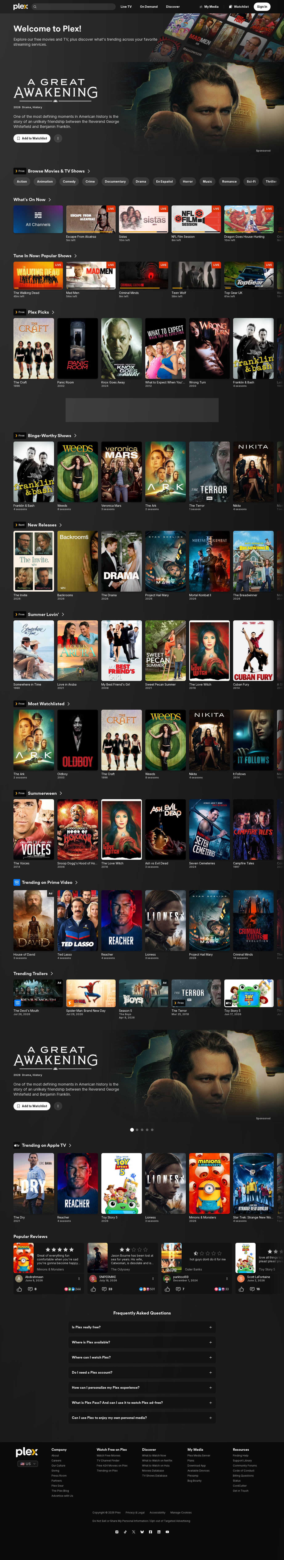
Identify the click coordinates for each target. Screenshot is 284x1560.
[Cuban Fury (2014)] (253, 655)
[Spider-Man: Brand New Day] (91, 999)
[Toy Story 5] (249, 999)
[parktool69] (167, 1278)
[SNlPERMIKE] (93, 1278)
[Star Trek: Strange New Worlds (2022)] (253, 1188)
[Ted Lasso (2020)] (77, 925)
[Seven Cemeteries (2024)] (209, 834)
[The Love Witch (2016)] (209, 655)
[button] (31, 138)
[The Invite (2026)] (33, 565)
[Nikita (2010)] (253, 476)
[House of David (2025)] (33, 925)
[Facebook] (150, 1532)
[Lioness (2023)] (165, 925)
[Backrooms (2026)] (77, 565)
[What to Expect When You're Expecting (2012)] (165, 353)
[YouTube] (167, 1532)
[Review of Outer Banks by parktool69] (196, 1258)
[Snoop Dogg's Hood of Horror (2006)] (77, 834)
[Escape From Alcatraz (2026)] (91, 223)
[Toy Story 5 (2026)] (121, 1188)
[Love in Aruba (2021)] (77, 655)
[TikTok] (125, 1532)
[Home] (20, 7)
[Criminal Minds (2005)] (253, 925)
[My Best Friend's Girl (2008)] (121, 655)
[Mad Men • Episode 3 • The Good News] (91, 280)
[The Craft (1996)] (33, 353)
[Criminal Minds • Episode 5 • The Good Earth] (143, 280)
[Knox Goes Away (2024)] (121, 353)
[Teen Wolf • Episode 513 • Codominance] (196, 280)
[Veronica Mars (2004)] (121, 476)
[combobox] (76, 6)
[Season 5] (143, 999)
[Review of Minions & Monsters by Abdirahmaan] (48, 1258)
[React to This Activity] (19, 1289)
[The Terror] (196, 999)
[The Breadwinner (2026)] (253, 565)
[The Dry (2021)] (33, 1188)
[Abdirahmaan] (19, 1278)
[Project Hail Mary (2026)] (165, 565)
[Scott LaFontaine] (241, 1278)
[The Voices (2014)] (33, 834)
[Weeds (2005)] (77, 476)
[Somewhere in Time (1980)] (33, 655)
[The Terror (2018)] (209, 476)
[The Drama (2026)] (121, 565)
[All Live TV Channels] (38, 223)
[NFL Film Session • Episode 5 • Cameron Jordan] (196, 223)
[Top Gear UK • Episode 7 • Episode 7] (249, 280)
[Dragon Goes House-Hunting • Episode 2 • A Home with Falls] (249, 223)
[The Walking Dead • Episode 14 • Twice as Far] (38, 280)
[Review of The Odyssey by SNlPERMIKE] (122, 1258)
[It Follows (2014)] (253, 744)
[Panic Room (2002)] (77, 353)
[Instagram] (117, 1532)
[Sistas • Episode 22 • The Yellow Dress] (143, 223)
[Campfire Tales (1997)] (253, 834)
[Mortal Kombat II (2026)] (209, 565)
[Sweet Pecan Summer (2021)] (165, 655)
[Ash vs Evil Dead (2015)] (165, 834)
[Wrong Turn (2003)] (209, 353)
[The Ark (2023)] (165, 476)
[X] (133, 1532)
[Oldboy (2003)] (77, 744)
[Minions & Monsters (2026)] (209, 1188)
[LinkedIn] (159, 1532)
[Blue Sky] (142, 1532)
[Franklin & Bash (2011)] (253, 353)
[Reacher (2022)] (121, 925)
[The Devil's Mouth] (38, 999)
